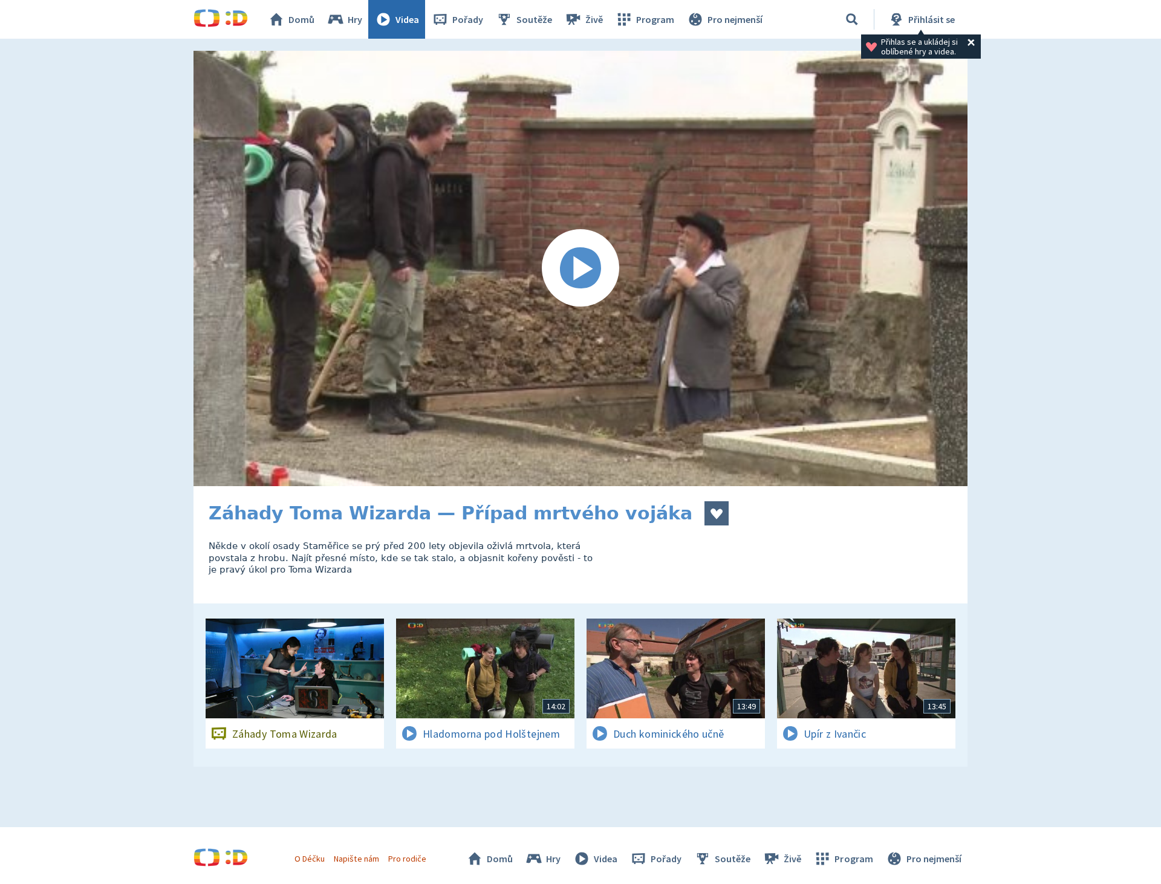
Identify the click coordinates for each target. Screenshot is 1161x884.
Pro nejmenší (735, 19)
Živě (594, 19)
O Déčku (309, 858)
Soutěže (534, 19)
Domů (301, 19)
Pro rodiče (407, 858)
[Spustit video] (581, 268)
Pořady (467, 19)
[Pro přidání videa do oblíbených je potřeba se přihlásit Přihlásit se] (716, 513)
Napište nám (356, 858)
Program (655, 19)
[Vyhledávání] (852, 19)
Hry (355, 19)
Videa (407, 19)
